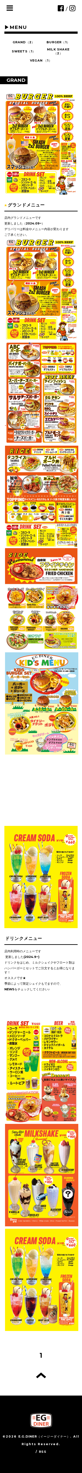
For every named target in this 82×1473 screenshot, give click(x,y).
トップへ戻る (41, 1375)
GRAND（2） (24, 42)
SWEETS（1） (24, 51)
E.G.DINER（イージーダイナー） (44, 1436)
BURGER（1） (58, 42)
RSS (42, 1452)
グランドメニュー (26, 205)
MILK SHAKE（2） (58, 51)
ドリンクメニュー (23, 938)
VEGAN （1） (41, 60)
